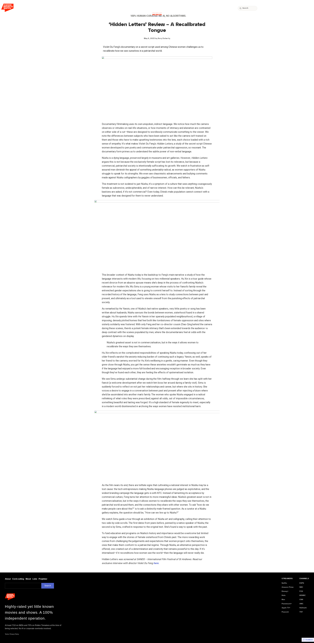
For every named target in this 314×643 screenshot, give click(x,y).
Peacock (285, 612)
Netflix (284, 583)
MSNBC (302, 595)
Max (283, 599)
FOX (301, 591)
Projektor (43, 579)
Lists (35, 579)
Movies (263, 8)
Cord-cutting (293, 8)
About (8, 579)
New (281, 8)
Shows (272, 8)
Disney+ (285, 591)
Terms (7, 634)
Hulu (284, 595)
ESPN (301, 583)
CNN (301, 599)
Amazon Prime (288, 587)
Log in (308, 8)
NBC (301, 587)
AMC (301, 604)
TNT (301, 612)
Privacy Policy (14, 634)
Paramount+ (287, 604)
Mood (28, 579)
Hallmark (303, 608)
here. (156, 563)
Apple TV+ (286, 608)
